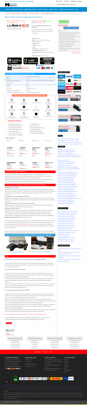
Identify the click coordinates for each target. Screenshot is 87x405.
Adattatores (67, 366)
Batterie (66, 365)
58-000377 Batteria (55, 342)
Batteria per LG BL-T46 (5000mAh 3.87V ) (66, 153)
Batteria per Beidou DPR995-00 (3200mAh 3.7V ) (67, 151)
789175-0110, (71, 138)
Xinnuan (25, 13)
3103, (62, 144)
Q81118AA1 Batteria (74, 344)
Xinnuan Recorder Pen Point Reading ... (16, 134)
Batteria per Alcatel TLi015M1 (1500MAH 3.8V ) (67, 196)
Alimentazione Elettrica (32, 9)
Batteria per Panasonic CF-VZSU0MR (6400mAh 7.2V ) (68, 174)
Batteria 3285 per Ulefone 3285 (64, 233)
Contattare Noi (63, 30)
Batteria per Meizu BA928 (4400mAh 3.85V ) (66, 203)
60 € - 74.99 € (11, 386)
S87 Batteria (35, 346)
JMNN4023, (76, 144)
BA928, (77, 140)
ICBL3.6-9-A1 (49, 163)
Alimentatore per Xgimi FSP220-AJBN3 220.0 (66, 149)
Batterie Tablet (53, 9)
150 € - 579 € (79, 386)
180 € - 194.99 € (60, 386)
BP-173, (69, 140)
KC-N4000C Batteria (35, 342)
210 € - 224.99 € (73, 386)
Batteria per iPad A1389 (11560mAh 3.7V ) (66, 193)
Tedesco (74, 403)
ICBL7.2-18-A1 (10, 330)
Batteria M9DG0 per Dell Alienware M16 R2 (66, 241)
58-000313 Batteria (55, 344)
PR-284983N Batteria (74, 342)
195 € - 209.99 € (67, 386)
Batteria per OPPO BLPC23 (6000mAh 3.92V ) (66, 161)
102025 (45, 50)
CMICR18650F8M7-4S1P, (62, 140)
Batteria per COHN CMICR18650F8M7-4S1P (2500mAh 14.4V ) (69, 198)
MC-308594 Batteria (54, 348)
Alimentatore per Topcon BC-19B (64, 165)
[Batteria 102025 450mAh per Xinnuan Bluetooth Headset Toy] (18, 21)
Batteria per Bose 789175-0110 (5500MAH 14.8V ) (67, 195)
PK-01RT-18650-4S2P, (78, 142)
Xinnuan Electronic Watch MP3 (36, 131)
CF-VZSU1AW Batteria (15, 348)
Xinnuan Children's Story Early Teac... (15, 133)
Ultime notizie (67, 370)
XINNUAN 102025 (26, 224)
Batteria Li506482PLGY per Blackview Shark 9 (66, 232)
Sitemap (66, 359)
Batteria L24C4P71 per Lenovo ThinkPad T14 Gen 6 (68, 211)
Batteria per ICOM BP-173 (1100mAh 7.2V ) (66, 200)
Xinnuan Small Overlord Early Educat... (37, 133)
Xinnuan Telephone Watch (35, 129)
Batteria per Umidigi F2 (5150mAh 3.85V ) (66, 179)
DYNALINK (36, 164)
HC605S (34, 163)
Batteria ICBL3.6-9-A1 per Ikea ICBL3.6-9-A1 (66, 223)
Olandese (80, 403)
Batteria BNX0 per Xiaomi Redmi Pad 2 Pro (66, 220)
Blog (77, 9)
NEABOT (10, 165)
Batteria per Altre (16, 13)
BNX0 (21, 163)
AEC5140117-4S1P (36, 148)
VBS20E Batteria (15, 341)
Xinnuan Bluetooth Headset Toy (14, 124)
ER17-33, (73, 140)
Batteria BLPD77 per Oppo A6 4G (64, 235)
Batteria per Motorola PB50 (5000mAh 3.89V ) (66, 182)
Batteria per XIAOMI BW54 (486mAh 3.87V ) (66, 189)
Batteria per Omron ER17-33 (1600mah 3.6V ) (66, 201)
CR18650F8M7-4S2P (11, 163)
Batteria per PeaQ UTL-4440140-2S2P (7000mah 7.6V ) (68, 167)
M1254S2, (71, 142)
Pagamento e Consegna (76, 1)
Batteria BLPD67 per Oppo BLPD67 (64, 228)
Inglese (68, 403)
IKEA (48, 164)
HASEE (35, 150)
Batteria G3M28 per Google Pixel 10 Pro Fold (66, 225)
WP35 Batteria (35, 341)
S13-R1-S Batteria (55, 341)
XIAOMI (22, 164)
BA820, (59, 144)
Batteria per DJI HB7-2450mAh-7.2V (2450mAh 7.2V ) (68, 186)
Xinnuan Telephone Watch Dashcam (37, 127)
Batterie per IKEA (24, 314)
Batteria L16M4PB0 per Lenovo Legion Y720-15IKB (67, 230)
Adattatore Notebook (18, 9)
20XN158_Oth (43, 22)
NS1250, (66, 142)
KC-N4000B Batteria (35, 348)
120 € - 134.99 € (35, 386)
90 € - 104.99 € (22, 386)
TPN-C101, (71, 144)
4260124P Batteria (75, 348)
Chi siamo (66, 1)
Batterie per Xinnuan (34, 13)
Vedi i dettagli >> (76, 53)
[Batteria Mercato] (13, 4)
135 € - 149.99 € (41, 386)
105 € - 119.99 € (29, 386)
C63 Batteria (35, 344)
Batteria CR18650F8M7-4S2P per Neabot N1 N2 (67, 218)
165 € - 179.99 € (54, 386)
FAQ (80, 402)
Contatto (59, 1)
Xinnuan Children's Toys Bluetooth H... (15, 125)
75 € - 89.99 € (17, 386)
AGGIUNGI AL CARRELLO (71, 28)
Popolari (66, 361)
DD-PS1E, (59, 142)
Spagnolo (63, 403)
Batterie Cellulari (43, 9)
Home (8, 9)
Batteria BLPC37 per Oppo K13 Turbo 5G (65, 239)
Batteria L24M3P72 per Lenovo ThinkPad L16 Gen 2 (68, 213)
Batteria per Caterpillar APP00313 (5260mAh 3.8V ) (67, 191)
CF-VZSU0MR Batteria (15, 342)
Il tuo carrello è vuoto (63, 4)
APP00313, (63, 138)
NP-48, (80, 144)
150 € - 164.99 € (48, 386)
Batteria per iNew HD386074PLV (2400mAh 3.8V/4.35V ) (68, 154)
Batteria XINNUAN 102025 (47, 13)
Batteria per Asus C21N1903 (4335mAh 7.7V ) (66, 163)
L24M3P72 (23, 148)
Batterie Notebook (64, 9)
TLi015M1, (77, 138)
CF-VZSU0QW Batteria (15, 346)
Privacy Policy (29, 359)
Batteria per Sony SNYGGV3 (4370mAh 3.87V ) (66, 177)
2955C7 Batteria (54, 346)
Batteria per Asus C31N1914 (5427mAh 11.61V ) (67, 188)
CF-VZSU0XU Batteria (15, 344)
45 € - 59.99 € (6, 386)
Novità (65, 363)
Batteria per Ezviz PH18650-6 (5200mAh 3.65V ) (67, 175)
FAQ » (65, 371)
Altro (73, 9)
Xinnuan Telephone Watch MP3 (14, 127)
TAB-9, (63, 142)
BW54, (59, 138)
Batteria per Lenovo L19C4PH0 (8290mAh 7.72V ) (67, 184)
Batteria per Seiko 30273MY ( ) (63, 160)
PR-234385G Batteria (74, 341)
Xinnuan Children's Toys (34, 124)
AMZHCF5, (66, 144)
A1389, (67, 138)
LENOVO (10, 149)
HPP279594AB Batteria (75, 346)
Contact (74, 402)
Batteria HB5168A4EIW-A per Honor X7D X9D (66, 237)
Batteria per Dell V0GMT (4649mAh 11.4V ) (66, 181)
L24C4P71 (10, 148)
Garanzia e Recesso (30, 366)
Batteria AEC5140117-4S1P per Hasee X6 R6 (66, 214)
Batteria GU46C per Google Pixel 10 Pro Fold (66, 227)
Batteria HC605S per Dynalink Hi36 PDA (65, 221)
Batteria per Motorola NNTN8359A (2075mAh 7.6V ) (68, 172)
